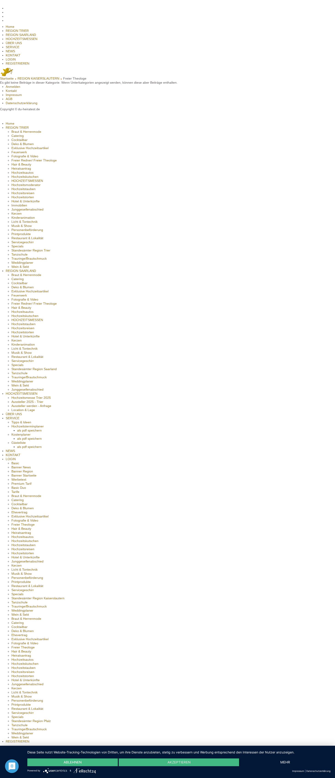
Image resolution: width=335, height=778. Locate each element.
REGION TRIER (17, 31)
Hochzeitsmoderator (26, 185)
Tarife (15, 492)
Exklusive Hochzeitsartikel (30, 148)
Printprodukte (21, 234)
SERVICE (12, 47)
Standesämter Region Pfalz (31, 721)
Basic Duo (18, 487)
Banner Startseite (23, 475)
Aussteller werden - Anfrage (31, 406)
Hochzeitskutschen (25, 176)
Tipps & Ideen (21, 422)
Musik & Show (21, 226)
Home (10, 26)
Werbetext (18, 479)
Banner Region (22, 471)
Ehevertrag (19, 512)
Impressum (14, 95)
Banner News (21, 467)
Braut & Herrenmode (26, 131)
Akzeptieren (179, 762)
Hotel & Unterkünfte (25, 201)
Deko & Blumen (22, 144)
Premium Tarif (21, 483)
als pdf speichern (29, 430)
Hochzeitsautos (22, 172)
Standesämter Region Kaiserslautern (37, 598)
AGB (9, 99)
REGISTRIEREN (17, 63)
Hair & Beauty (21, 164)
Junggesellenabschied (27, 209)
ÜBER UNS (14, 43)
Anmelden (13, 86)
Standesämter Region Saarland (34, 369)
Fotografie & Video (24, 156)
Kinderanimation (23, 217)
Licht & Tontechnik (24, 221)
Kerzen (16, 213)
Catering (17, 136)
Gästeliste (18, 442)
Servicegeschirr (22, 242)
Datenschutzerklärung (21, 103)
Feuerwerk (19, 152)
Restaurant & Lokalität (27, 238)
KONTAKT (13, 55)
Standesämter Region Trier (30, 250)
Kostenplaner (21, 434)
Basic (15, 463)
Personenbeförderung (27, 230)
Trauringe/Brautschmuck (29, 258)
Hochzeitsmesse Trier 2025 (31, 397)
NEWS (10, 51)
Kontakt (11, 91)
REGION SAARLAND (21, 35)
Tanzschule (19, 254)
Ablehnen (73, 762)
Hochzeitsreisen (22, 193)
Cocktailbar (19, 140)
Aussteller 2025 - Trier (27, 402)
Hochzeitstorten (22, 197)
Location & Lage (23, 410)
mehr (285, 762)
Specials (17, 246)
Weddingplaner (22, 262)
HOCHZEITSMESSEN (21, 39)
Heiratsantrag (21, 168)
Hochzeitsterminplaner (27, 426)
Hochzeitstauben (23, 189)
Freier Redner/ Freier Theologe (34, 160)
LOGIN (11, 59)
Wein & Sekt (20, 267)
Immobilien (19, 205)
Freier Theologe (23, 524)
